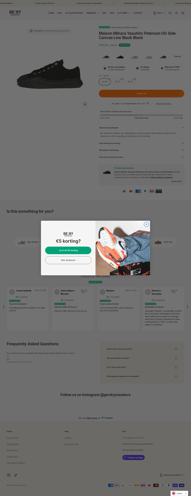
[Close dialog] (146, 224)
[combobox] (179, 493)
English (179, 493)
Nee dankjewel (68, 260)
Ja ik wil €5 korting (68, 250)
